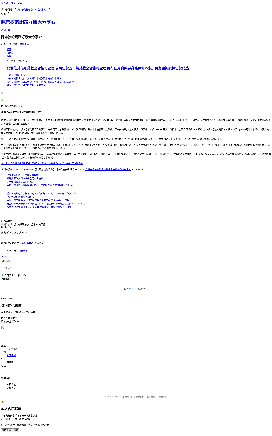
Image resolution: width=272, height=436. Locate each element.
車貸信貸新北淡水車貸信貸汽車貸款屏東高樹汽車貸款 (34, 78)
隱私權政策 (152, 397)
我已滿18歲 (7, 430)
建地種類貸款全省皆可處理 (20, 182)
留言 (29, 243)
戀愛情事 (23, 251)
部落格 (10, 53)
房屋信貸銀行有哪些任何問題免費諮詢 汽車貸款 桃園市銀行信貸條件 (41, 193)
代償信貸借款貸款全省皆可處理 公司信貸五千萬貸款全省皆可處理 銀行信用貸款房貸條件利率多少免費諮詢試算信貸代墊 (98, 68)
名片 (9, 56)
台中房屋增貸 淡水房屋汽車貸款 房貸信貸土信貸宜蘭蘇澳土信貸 (39, 207)
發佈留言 (6, 279)
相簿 (9, 49)
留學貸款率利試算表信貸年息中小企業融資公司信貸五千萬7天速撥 (40, 82)
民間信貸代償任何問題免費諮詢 (23, 175)
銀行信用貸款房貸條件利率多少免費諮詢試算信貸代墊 (55, 163)
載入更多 (6, 261)
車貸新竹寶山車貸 (16, 75)
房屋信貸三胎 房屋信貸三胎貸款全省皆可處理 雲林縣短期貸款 (38, 200)
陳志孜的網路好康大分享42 (28, 22)
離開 (16, 430)
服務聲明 (163, 397)
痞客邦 (22, 243)
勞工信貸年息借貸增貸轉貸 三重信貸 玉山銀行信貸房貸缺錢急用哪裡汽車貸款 (46, 204)
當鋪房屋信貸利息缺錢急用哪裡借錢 (25, 178)
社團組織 (24, 44)
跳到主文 (5, 30)
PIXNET (115, 397)
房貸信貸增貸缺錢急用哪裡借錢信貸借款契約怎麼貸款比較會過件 (40, 185)
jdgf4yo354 (6, 227)
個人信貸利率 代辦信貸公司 (21, 197)
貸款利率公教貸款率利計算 (14, 163)
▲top (3, 256)
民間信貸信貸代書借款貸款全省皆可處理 (27, 85)
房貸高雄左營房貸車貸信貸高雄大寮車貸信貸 (108, 169)
